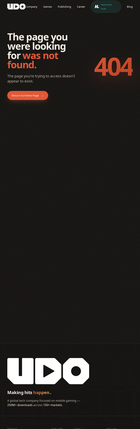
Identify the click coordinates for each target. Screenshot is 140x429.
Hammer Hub (106, 7)
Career (81, 6)
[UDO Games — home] (16, 6)
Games (47, 6)
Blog (130, 6)
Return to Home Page (28, 95)
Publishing (64, 6)
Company (31, 6)
